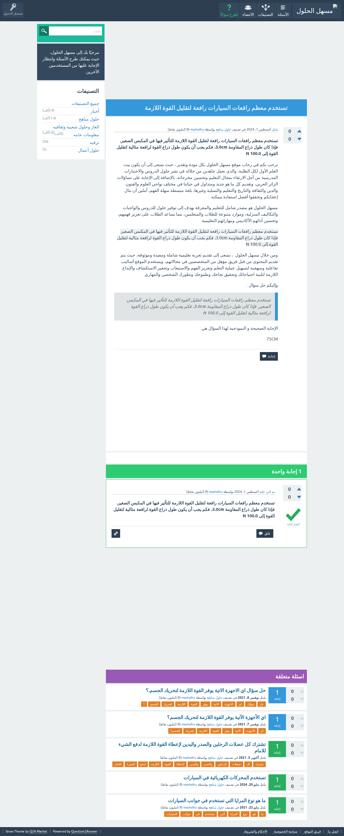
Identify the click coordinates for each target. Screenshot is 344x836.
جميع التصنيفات (85, 103)
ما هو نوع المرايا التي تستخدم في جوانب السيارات (217, 800)
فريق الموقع (312, 831)
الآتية (238, 730)
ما (262, 814)
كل (248, 764)
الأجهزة (250, 730)
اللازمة (181, 704)
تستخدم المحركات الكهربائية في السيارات (225, 777)
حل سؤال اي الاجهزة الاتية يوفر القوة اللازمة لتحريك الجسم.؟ (206, 690)
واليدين (194, 764)
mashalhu (188, 698)
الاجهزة (228, 704)
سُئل (275, 129)
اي (240, 704)
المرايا (234, 814)
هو (254, 814)
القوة (194, 704)
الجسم (154, 704)
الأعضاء (248, 14)
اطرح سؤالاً (229, 14)
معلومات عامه (86, 134)
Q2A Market (38, 831)
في (198, 814)
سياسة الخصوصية (286, 831)
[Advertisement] (206, 61)
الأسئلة (283, 14)
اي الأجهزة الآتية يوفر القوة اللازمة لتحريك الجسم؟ (216, 717)
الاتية (216, 704)
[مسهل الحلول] (316, 11)
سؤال (250, 704)
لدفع (143, 764)
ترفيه (94, 142)
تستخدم (210, 814)
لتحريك (168, 704)
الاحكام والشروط (255, 831)
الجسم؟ (175, 730)
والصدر (207, 764)
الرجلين (222, 764)
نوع (245, 814)
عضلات (236, 764)
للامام (117, 764)
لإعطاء (180, 764)
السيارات (171, 814)
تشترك (259, 764)
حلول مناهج (223, 129)
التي (222, 814)
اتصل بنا (333, 831)
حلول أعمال (88, 150)
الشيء (131, 764)
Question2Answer (84, 831)
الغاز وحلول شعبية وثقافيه (76, 126)
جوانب (186, 814)
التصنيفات (265, 14)
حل (262, 704)
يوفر (205, 704)
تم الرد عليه (267, 492)
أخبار (95, 111)
